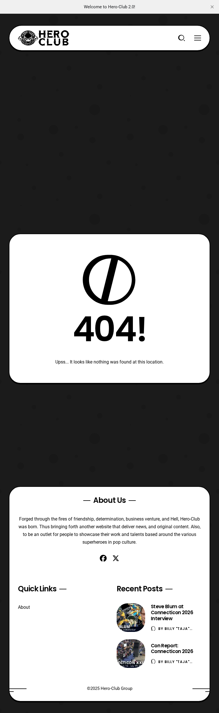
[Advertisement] (109, 91)
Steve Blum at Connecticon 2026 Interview (172, 612)
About (24, 607)
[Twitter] (115, 558)
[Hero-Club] (43, 38)
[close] (212, 6)
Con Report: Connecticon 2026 (172, 648)
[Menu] (197, 38)
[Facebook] (103, 558)
